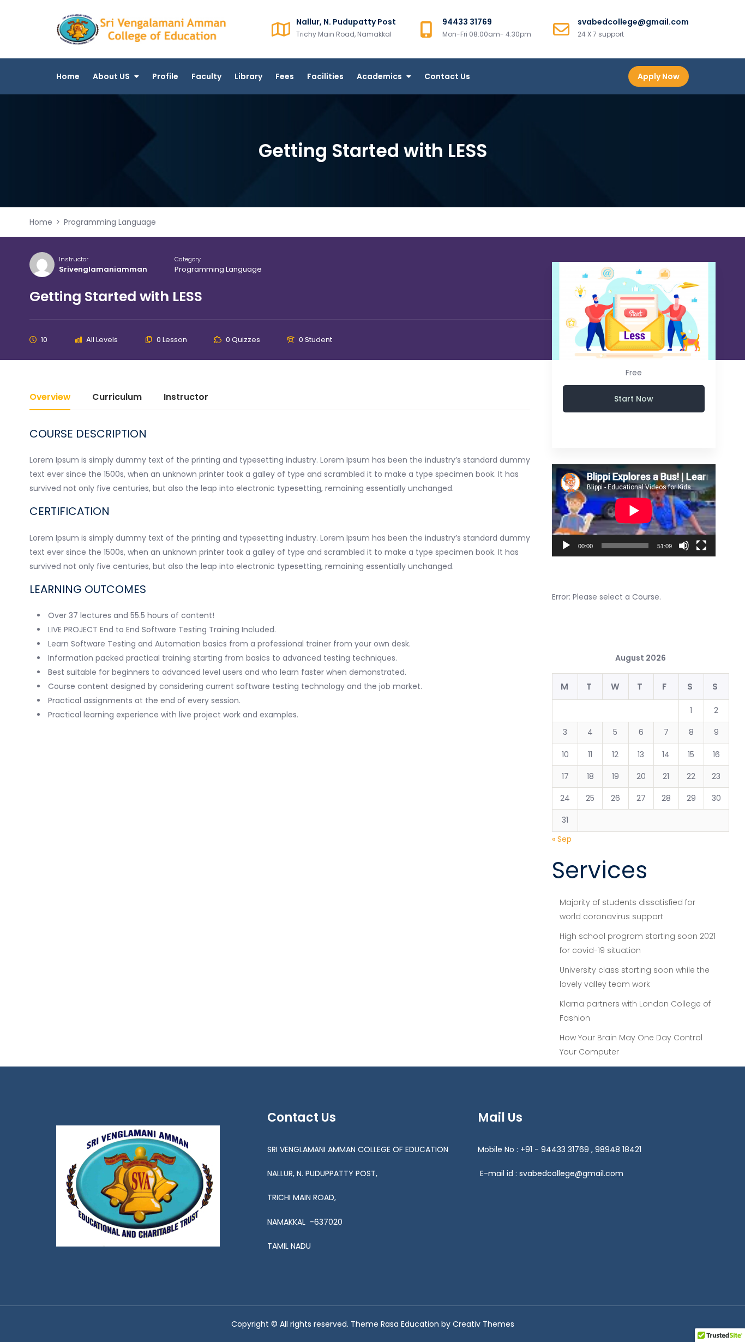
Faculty (206, 76)
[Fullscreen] (701, 545)
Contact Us (447, 76)
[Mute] (683, 545)
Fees (284, 76)
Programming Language (218, 269)
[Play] (566, 545)
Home (68, 76)
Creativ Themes (483, 1324)
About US (111, 76)
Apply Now (659, 76)
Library (248, 76)
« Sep (562, 839)
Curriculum (117, 398)
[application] (634, 510)
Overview (49, 398)
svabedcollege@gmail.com (571, 1173)
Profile (165, 76)
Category (188, 259)
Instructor (73, 259)
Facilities (325, 76)
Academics (379, 76)
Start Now (633, 398)
